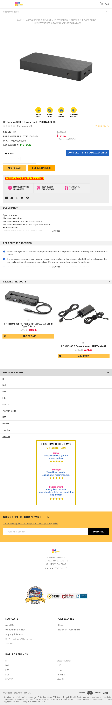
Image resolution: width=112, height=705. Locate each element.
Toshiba (6, 430)
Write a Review (102, 126)
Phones (75, 20)
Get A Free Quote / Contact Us (19, 639)
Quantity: (10, 153)
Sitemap (9, 643)
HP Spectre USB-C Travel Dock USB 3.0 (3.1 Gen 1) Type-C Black (28, 325)
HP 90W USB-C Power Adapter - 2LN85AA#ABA (83, 346)
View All (6, 436)
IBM (4, 392)
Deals (60, 625)
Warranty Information (15, 630)
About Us (9, 625)
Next (108, 281)
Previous (105, 281)
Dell (4, 385)
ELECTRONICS (61, 20)
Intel (4, 398)
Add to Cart (29, 336)
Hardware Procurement (38, 20)
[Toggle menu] (4, 4)
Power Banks (89, 20)
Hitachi (5, 424)
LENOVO (6, 404)
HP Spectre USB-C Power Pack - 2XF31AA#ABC (57, 23)
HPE (4, 417)
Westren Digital (9, 411)
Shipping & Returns (14, 634)
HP (3, 379)
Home (19, 20)
